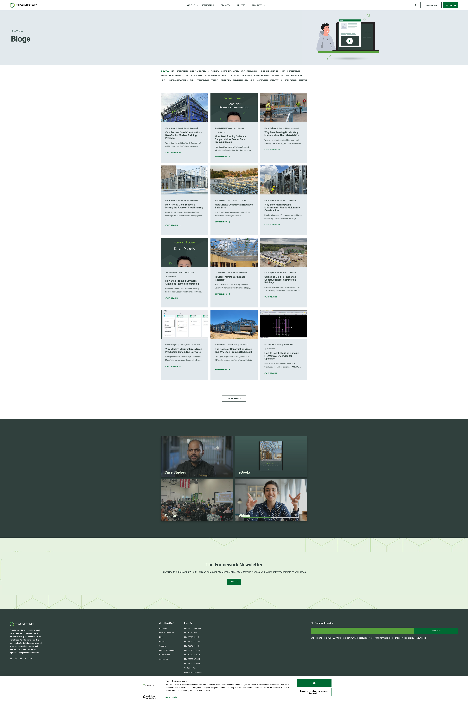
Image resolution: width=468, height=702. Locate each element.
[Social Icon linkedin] (11, 658)
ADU (172, 71)
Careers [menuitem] (162, 646)
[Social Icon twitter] (25, 658)
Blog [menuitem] (161, 637)
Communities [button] (431, 5)
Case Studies (182, 71)
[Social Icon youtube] (30, 658)
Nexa (163, 80)
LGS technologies (212, 75)
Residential (226, 80)
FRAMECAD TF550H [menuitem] (192, 650)
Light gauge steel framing (240, 75)
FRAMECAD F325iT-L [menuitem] (192, 642)
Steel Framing (276, 80)
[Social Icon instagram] (15, 658)
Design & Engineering (269, 71)
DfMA (282, 71)
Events (164, 75)
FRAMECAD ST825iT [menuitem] (192, 655)
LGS (186, 75)
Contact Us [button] (451, 5)
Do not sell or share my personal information (314, 692)
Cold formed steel (198, 71)
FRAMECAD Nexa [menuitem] (191, 633)
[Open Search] (416, 5)
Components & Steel (230, 71)
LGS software (196, 75)
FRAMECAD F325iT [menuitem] (191, 637)
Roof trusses (262, 80)
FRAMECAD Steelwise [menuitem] (192, 628)
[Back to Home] (23, 5)
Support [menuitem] (241, 5)
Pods (192, 80)
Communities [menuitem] (164, 655)
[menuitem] (197, 5)
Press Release (203, 80)
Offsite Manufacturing (177, 80)
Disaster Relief (293, 71)
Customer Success (249, 71)
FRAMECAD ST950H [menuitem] (192, 663)
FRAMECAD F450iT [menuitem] (191, 646)
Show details (171, 697)
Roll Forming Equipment (243, 80)
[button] (234, 399)
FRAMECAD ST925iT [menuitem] (192, 659)
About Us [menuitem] (191, 5)
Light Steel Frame (261, 75)
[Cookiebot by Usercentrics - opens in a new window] (149, 697)
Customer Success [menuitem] (192, 668)
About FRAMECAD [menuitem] (166, 623)
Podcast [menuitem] (162, 642)
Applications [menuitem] (208, 5)
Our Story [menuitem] (163, 628)
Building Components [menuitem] (193, 672)
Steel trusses (291, 80)
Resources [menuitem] (257, 5)
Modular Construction (291, 75)
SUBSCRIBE (234, 582)
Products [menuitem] (225, 5)
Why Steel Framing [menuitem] (166, 633)
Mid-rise (275, 75)
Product (214, 80)
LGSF (224, 75)
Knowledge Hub (176, 75)
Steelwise (303, 80)
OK (314, 683)
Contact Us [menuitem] (163, 659)
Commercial (213, 71)
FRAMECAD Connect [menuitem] (167, 650)
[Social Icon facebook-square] (20, 658)
